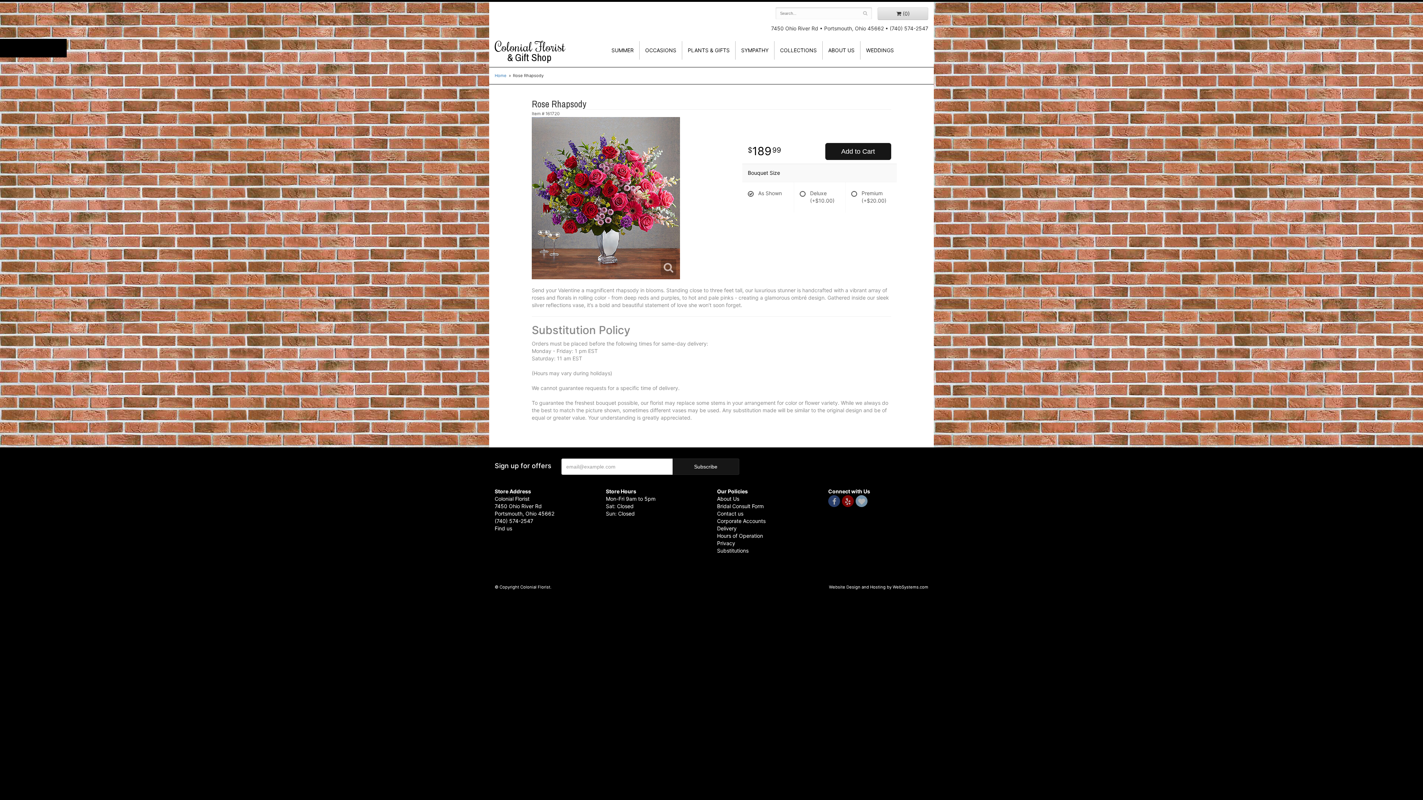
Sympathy (755, 50)
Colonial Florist (530, 51)
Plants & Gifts (709, 50)
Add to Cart (858, 151)
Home (501, 75)
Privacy (726, 543)
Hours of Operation (740, 536)
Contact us (730, 513)
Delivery (727, 528)
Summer (622, 50)
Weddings (880, 50)
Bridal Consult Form (740, 506)
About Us (728, 499)
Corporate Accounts (741, 521)
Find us (503, 528)
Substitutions (733, 550)
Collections (798, 50)
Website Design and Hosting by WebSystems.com (878, 587)
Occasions (660, 50)
